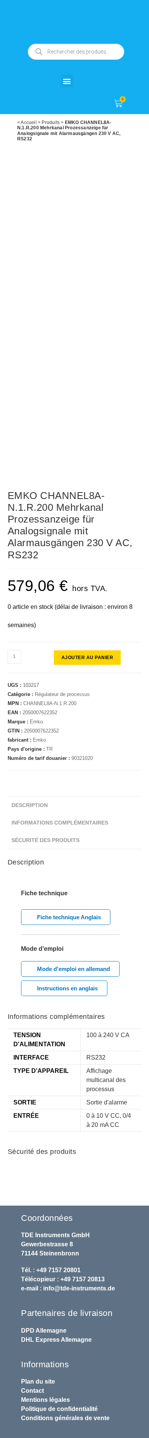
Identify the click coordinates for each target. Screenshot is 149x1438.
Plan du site (38, 1381)
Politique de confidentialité (59, 1409)
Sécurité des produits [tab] (45, 840)
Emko (36, 722)
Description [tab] (29, 805)
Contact (32, 1390)
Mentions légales (45, 1400)
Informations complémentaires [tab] (59, 823)
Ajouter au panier (87, 657)
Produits (51, 122)
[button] (67, 81)
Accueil (28, 122)
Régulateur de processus (62, 694)
